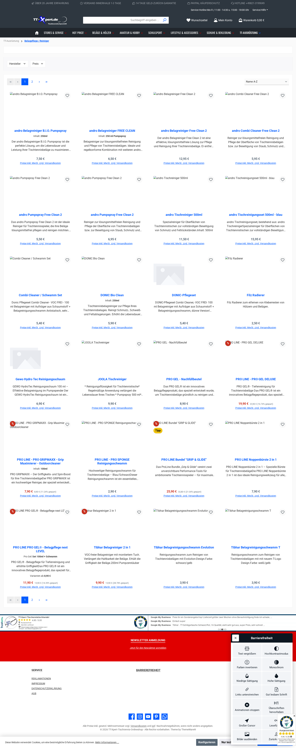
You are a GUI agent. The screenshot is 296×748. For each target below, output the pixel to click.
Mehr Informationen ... (107, 742)
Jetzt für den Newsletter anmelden (148, 648)
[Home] (36, 32)
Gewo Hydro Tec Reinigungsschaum (40, 379)
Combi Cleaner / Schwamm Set (40, 295)
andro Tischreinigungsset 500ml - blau (255, 214)
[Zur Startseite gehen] (50, 20)
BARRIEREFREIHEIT (148, 670)
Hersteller (15, 63)
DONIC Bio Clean (112, 295)
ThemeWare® (188, 729)
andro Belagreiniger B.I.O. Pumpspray (40, 130)
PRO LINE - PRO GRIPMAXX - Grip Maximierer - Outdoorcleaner (40, 461)
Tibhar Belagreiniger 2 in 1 (112, 547)
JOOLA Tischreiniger (112, 379)
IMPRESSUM (38, 683)
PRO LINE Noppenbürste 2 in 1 (256, 459)
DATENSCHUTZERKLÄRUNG (47, 688)
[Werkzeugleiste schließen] (235, 638)
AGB (34, 693)
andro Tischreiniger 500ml (184, 214)
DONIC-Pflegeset (184, 295)
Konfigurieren (206, 742)
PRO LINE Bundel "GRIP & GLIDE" (184, 459)
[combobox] (122, 20)
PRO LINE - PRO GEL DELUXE (256, 379)
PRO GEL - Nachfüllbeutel (184, 379)
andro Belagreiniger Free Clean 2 (184, 130)
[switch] (247, 650)
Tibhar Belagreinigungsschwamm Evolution (184, 547)
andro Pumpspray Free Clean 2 (40, 214)
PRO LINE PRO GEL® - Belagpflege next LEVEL (40, 549)
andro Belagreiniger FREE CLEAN (112, 130)
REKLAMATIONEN (41, 678)
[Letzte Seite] (46, 81)
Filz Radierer (256, 295)
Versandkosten (139, 726)
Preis (36, 63)
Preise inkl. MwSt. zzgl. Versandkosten (40, 163)
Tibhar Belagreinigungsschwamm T (255, 547)
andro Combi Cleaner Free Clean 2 (256, 130)
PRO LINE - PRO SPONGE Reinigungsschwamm (112, 461)
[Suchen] (165, 20)
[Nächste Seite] (39, 81)
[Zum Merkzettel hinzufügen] (67, 95)
